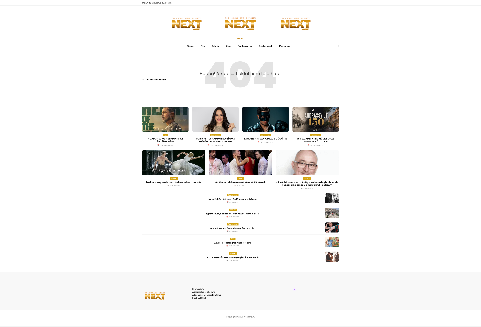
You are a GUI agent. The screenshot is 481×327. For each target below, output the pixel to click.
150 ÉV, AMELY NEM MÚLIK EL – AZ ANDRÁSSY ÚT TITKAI (315, 140)
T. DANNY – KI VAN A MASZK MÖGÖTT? (265, 138)
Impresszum (198, 289)
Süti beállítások (199, 298)
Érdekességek (265, 46)
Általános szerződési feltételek (206, 295)
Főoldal (190, 46)
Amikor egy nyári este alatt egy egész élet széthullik (233, 257)
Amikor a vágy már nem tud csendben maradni (173, 182)
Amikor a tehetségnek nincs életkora (232, 243)
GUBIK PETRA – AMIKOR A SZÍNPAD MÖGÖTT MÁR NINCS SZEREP (215, 140)
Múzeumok (284, 46)
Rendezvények (245, 46)
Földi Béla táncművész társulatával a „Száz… (232, 228)
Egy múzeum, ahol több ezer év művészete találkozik (232, 213)
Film (203, 46)
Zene (228, 46)
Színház (215, 46)
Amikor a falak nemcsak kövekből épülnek (240, 182)
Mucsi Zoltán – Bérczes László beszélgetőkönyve (232, 199)
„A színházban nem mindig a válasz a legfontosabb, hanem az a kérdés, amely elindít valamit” (307, 183)
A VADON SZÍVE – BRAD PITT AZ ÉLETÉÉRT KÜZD (165, 140)
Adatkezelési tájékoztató (203, 292)
